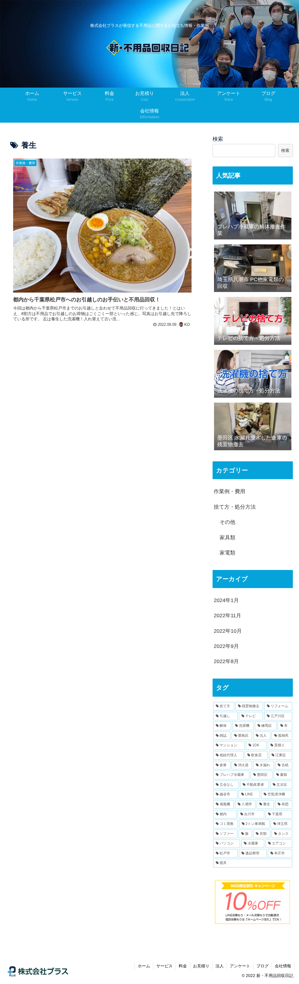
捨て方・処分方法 (235, 507)
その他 (227, 522)
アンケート (240, 966)
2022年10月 (228, 631)
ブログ (262, 966)
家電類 (227, 553)
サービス (164, 966)
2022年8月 (226, 661)
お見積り (201, 966)
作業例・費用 (229, 491)
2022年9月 (226, 646)
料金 (183, 966)
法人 (219, 966)
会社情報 (283, 966)
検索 (218, 139)
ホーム (144, 966)
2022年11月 (227, 615)
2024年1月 (226, 600)
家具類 (227, 537)
